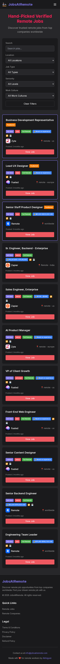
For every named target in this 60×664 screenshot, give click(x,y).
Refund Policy (8, 641)
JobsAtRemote (20, 4)
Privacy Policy (8, 632)
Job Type (10, 67)
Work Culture (12, 90)
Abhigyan (47, 658)
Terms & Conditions (11, 627)
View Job (30, 152)
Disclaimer (7, 636)
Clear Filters (30, 103)
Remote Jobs (8, 609)
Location (10, 55)
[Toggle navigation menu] (55, 4)
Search (9, 43)
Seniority (10, 78)
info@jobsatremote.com (36, 653)
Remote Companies (11, 613)
